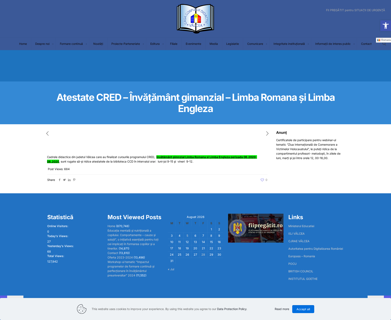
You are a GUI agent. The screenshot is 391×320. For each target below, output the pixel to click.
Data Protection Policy (231, 309)
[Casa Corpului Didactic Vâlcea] (195, 18)
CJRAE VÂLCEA (299, 241)
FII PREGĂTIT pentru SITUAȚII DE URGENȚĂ (355, 10)
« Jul (171, 269)
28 (203, 254)
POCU (292, 263)
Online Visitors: (58, 226)
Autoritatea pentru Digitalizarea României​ (315, 248)
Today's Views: (58, 236)
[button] (385, 25)
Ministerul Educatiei (301, 226)
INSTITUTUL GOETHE (302, 278)
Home (111, 226)
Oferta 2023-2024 (120, 257)
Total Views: (56, 256)
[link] (53, 44)
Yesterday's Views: (61, 246)
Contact (113, 253)
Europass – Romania (301, 256)
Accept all (303, 309)
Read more (282, 309)
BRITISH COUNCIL (300, 271)
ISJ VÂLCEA (296, 233)
